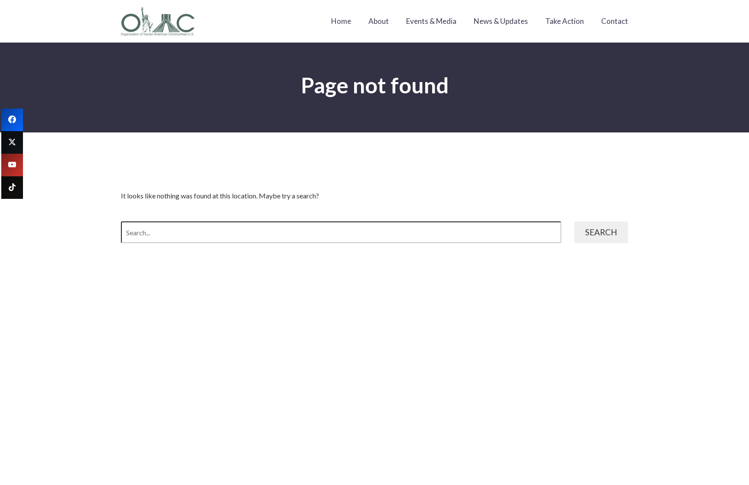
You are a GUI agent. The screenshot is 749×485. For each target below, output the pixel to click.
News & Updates (501, 21)
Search (601, 232)
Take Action (564, 21)
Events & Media (431, 21)
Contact (614, 21)
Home (341, 21)
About (378, 21)
